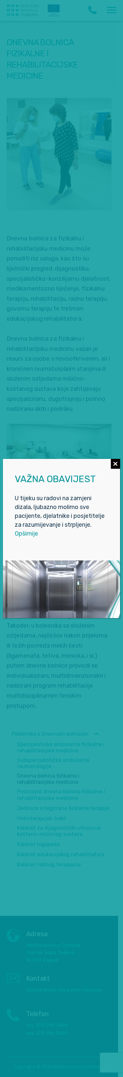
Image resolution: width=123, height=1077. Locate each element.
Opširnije (26, 533)
